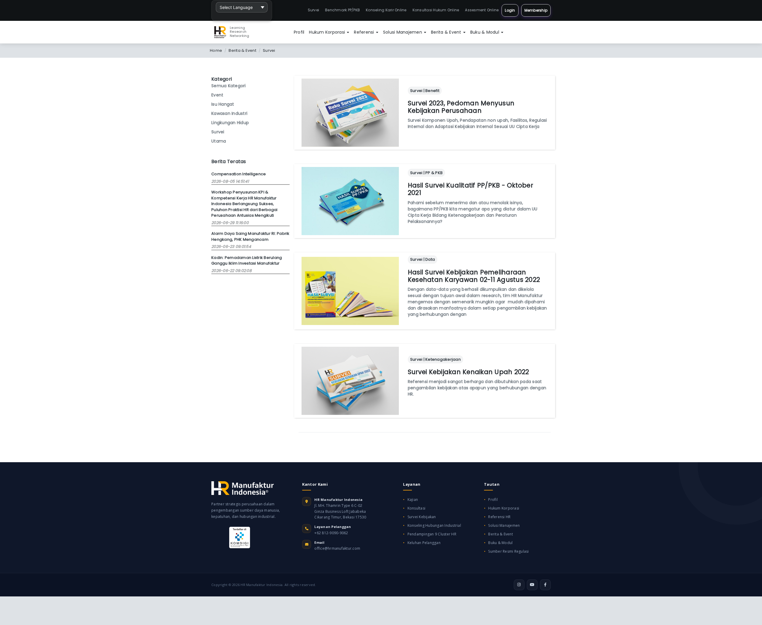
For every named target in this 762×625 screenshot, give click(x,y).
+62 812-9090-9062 (331, 532)
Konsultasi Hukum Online (436, 9)
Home (216, 50)
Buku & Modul (485, 32)
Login (510, 10)
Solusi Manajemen (403, 32)
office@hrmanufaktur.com (337, 548)
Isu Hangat (222, 104)
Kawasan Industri (229, 113)
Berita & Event (447, 32)
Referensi (364, 32)
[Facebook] (545, 584)
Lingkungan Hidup (230, 123)
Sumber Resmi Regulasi (508, 551)
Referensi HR (499, 516)
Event (217, 95)
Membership (536, 10)
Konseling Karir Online (386, 9)
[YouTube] (532, 584)
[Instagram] (519, 584)
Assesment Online (482, 9)
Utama (218, 141)
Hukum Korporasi (327, 32)
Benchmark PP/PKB (342, 9)
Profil (299, 32)
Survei (313, 9)
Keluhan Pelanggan (424, 542)
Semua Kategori (228, 86)
